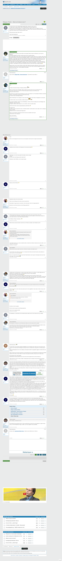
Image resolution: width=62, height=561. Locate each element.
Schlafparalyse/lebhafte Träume (12, 520)
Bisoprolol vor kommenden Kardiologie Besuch (15, 533)
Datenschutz (20, 555)
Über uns (14, 555)
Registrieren (39, 4)
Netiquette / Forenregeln (33, 555)
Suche (17, 4)
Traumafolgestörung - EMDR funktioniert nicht (15, 527)
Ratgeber (21, 4)
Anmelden (44, 4)
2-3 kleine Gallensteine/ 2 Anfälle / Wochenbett (15, 525)
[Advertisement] (27, 265)
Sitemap (38, 555)
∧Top (60, 560)
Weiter (44, 454)
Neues (8, 4)
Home (4, 4)
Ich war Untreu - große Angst (12, 523)
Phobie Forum (11, 546)
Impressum (17, 555)
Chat (24, 4)
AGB (29, 555)
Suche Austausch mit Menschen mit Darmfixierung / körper (18, 536)
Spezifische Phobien (16, 546)
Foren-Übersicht (5, 546)
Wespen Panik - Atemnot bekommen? (14, 22)
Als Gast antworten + (6, 24)
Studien (34, 4)
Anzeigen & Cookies (25, 555)
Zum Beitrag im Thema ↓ (14, 70)
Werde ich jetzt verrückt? (11, 518)
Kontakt (12, 555)
